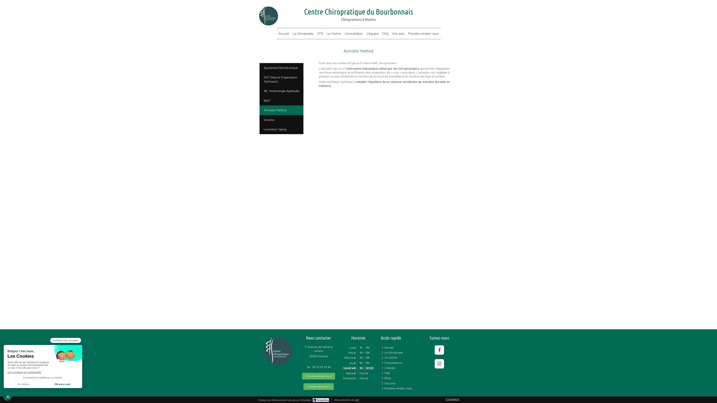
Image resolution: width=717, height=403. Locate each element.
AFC (357, 399)
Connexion (452, 399)
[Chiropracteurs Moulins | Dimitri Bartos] (268, 15)
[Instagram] (439, 363)
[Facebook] (439, 350)
